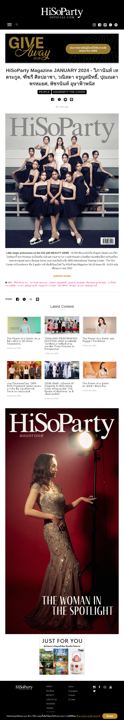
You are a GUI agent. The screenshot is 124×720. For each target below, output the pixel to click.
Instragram (73, 691)
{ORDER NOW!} (62, 276)
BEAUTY (50, 695)
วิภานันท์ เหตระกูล (38, 282)
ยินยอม (110, 716)
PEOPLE (50, 691)
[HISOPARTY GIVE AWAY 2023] (62, 48)
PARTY (49, 686)
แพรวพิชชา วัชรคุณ (67, 285)
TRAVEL (50, 708)
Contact (71, 695)
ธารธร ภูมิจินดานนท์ (27, 285)
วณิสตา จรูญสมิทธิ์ (57, 282)
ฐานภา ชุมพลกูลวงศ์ (87, 285)
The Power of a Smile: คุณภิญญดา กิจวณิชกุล (98, 340)
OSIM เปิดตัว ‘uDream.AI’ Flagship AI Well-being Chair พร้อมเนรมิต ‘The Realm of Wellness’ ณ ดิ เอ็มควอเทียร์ (59, 388)
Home (70, 686)
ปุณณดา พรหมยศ (76, 282)
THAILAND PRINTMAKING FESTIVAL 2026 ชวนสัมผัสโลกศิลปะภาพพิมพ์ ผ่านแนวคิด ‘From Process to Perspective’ (61, 343)
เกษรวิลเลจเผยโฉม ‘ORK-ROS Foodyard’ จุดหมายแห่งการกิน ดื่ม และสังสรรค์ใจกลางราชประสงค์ (24, 387)
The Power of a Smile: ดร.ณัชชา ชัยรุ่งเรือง (95, 384)
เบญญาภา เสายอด (47, 285)
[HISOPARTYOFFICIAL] (62, 521)
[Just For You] (62, 656)
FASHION (50, 704)
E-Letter (71, 699)
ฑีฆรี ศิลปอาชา (21, 282)
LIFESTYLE (51, 699)
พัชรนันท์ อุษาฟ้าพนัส (96, 282)
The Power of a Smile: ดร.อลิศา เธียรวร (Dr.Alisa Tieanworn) (23, 341)
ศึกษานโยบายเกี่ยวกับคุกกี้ (88, 716)
